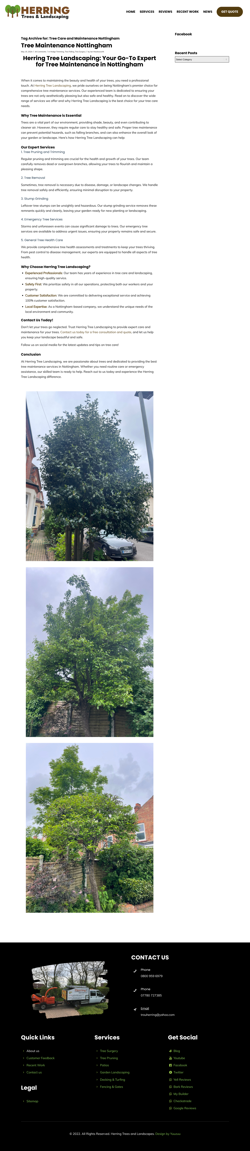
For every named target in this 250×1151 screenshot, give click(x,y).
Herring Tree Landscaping (53, 85)
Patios (104, 1065)
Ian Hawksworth (97, 51)
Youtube (179, 1058)
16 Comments (40, 51)
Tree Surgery (80, 51)
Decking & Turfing (112, 1080)
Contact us (34, 1072)
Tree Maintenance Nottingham (66, 45)
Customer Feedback (41, 1058)
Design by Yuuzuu (167, 1134)
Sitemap (32, 1101)
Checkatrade (182, 1101)
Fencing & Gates (111, 1087)
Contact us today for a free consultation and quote (95, 332)
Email (145, 1008)
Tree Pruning (109, 1058)
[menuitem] (131, 12)
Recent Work (36, 1065)
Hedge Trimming (57, 51)
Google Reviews (184, 1108)
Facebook (180, 1065)
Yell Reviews (182, 1080)
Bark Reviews (183, 1087)
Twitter (178, 1072)
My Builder (180, 1094)
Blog (176, 1051)
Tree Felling (69, 51)
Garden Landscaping (114, 1072)
